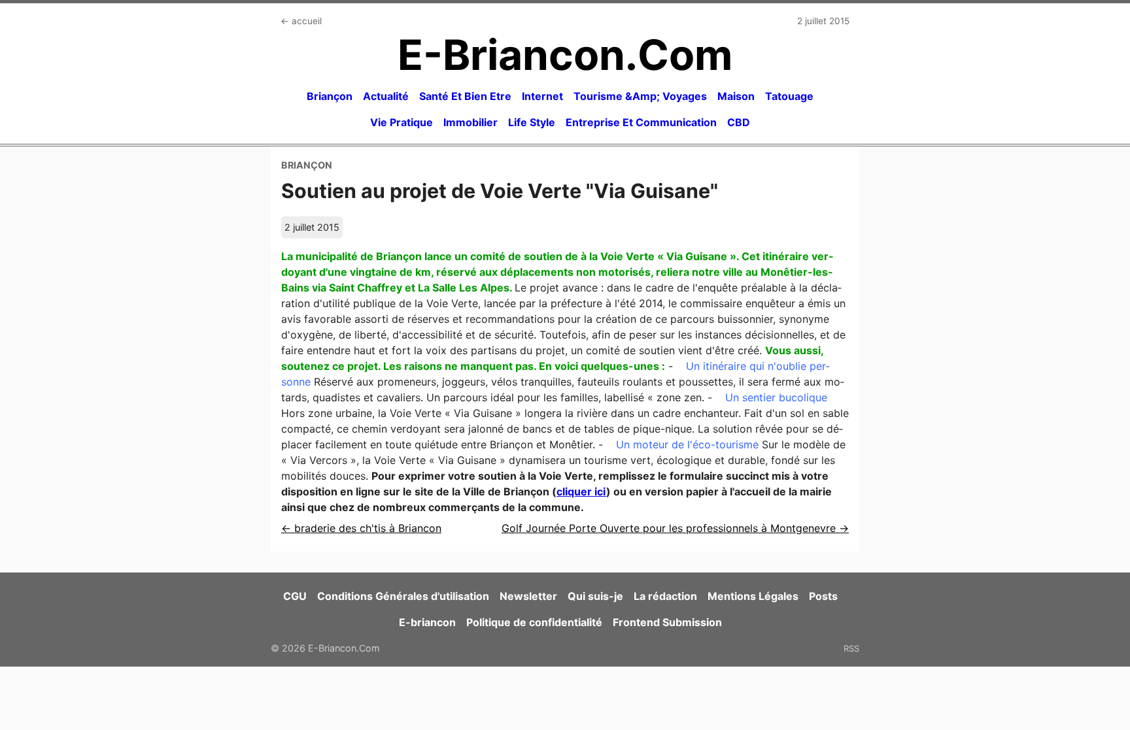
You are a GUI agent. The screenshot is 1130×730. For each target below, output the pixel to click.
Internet (542, 96)
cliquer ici (581, 491)
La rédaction (665, 596)
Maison (736, 96)
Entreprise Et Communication (641, 122)
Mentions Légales (753, 596)
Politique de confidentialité (534, 622)
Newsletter (528, 596)
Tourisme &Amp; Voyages (640, 96)
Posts (823, 596)
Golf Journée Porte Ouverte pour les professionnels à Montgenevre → (675, 528)
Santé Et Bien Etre (465, 96)
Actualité (386, 96)
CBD (738, 122)
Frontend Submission (667, 622)
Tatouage (789, 96)
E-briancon (427, 622)
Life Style (531, 122)
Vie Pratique (401, 122)
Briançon (329, 96)
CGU (295, 596)
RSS (851, 648)
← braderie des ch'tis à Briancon (361, 528)
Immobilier (470, 122)
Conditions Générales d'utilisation (403, 596)
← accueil (301, 21)
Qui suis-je (595, 596)
